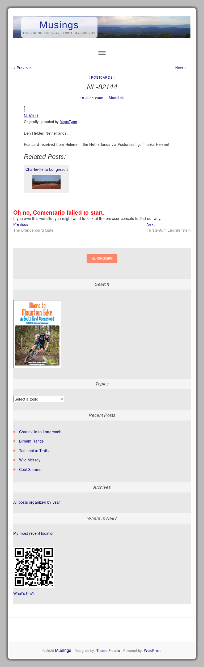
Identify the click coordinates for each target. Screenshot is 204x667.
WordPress (153, 650)
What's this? (23, 593)
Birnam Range (31, 441)
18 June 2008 (91, 97)
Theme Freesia (108, 650)
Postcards (102, 77)
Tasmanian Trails (34, 450)
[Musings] (102, 16)
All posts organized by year (36, 502)
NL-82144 (31, 115)
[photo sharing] (24, 109)
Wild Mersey (29, 459)
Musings (59, 24)
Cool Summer (31, 469)
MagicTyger (68, 121)
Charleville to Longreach (40, 431)
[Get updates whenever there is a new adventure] (102, 262)
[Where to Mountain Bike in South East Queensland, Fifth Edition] (37, 300)
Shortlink (116, 97)
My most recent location (34, 533)
